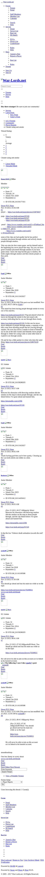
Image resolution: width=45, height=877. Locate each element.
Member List (15, 16)
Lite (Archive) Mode (31, 860)
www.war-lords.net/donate (10, 592)
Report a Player (15, 56)
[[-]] (2, 663)
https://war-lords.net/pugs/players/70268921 (17, 590)
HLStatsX (14, 35)
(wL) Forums (10, 121)
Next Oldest (5, 767)
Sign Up (9, 70)
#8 (2, 716)
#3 (2, 391)
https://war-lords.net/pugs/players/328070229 (22, 342)
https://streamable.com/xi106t (11, 401)
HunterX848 (5, 179)
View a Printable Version (15, 776)
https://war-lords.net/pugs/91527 (17, 218)
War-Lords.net (8, 2)
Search (12, 23)
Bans (7, 52)
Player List (14, 41)
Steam (3, 206)
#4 (2, 454)
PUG (8, 206)
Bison (20, 870)
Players (8, 94)
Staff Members (15, 14)
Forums (8, 92)
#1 (2, 210)
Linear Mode (10, 164)
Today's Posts (15, 117)
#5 (2, 506)
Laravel (20, 866)
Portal (12, 10)
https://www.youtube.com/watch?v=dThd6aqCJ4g (25, 224)
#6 (2, 581)
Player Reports (11, 125)
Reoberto (4, 475)
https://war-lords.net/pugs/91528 (18, 220)
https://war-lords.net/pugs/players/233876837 (24, 212)
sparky (3, 360)
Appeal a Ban (15, 54)
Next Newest (15, 767)
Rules (12, 48)
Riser (27, 870)
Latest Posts (10, 113)
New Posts (14, 115)
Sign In (8, 73)
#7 (2, 640)
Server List (14, 31)
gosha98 (3, 551)
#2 (2, 307)
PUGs (12, 39)
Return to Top (18, 860)
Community (10, 123)
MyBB (12, 866)
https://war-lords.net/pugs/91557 (12, 315)
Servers (8, 27)
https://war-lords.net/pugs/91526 (17, 216)
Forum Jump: (6, 780)
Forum (8, 6)
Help (12, 25)
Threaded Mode (11, 166)
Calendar (13, 18)
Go (3, 784)
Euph (2, 273)
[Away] (8, 360)
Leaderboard (14, 43)
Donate (8, 66)
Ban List (13, 33)
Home (12, 29)
